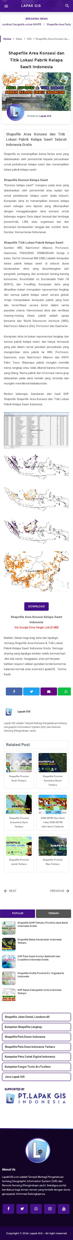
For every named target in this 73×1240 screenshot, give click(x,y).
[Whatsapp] (36, 1209)
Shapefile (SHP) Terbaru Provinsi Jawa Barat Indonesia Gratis (43, 924)
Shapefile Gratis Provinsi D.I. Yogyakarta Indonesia (41, 974)
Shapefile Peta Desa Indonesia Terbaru (30, 1046)
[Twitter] (22, 1209)
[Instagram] (50, 1209)
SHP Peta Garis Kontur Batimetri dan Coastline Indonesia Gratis (39, 958)
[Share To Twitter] (31, 691)
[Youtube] (63, 1209)
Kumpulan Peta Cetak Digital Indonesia (30, 1056)
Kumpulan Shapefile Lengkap (23, 1026)
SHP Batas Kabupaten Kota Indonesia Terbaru (39, 991)
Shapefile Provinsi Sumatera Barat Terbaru (52, 780)
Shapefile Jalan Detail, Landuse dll (27, 1016)
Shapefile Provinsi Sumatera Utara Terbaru (19, 822)
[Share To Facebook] (14, 691)
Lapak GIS (24, 711)
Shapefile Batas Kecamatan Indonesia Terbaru (40, 941)
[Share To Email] (48, 691)
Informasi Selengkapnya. (30, 1194)
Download (36, 606)
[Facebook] (8, 1209)
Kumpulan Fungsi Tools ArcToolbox (28, 1066)
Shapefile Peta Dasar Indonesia (25, 1036)
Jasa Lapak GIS (15, 1076)
